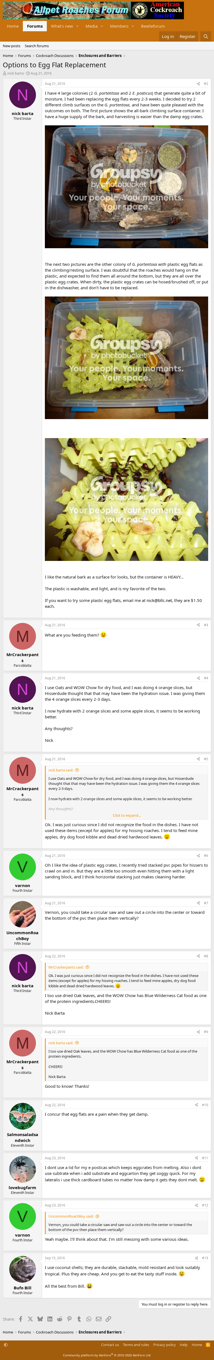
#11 (205, 1158)
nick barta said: (60, 770)
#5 (206, 759)
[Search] (205, 36)
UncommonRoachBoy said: (71, 1216)
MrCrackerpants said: (66, 967)
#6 (206, 855)
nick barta (15, 73)
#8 (206, 956)
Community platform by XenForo (107, 1355)
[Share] (198, 84)
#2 (206, 83)
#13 (205, 1258)
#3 (206, 625)
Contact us (110, 1344)
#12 (205, 1205)
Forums (35, 26)
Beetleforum (153, 26)
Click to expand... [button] (127, 815)
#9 (206, 1031)
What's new (62, 26)
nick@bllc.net (159, 600)
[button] (77, 26)
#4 (206, 678)
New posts (11, 45)
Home (13, 26)
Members (119, 26)
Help (184, 1344)
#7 (206, 903)
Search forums (37, 45)
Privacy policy (164, 1344)
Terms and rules (136, 1344)
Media (92, 26)
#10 (205, 1105)
